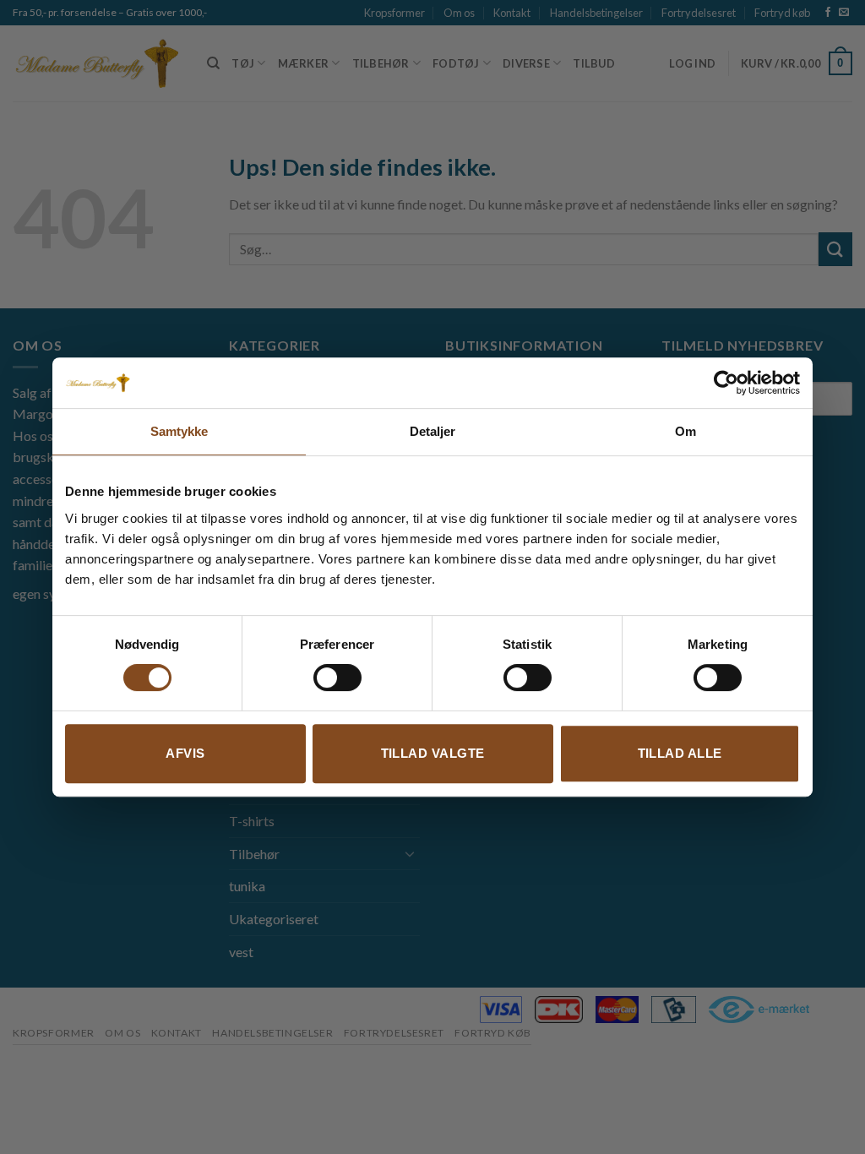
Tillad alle (680, 753)
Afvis (185, 753)
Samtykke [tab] (179, 431)
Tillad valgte (433, 753)
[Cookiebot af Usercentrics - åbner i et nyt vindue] (726, 382)
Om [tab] (685, 431)
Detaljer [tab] (433, 431)
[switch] (337, 677)
